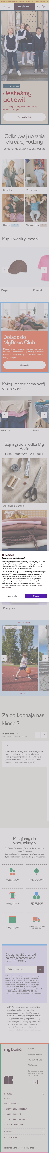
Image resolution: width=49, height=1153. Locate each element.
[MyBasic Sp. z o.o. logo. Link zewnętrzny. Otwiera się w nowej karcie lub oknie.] (8, 555)
